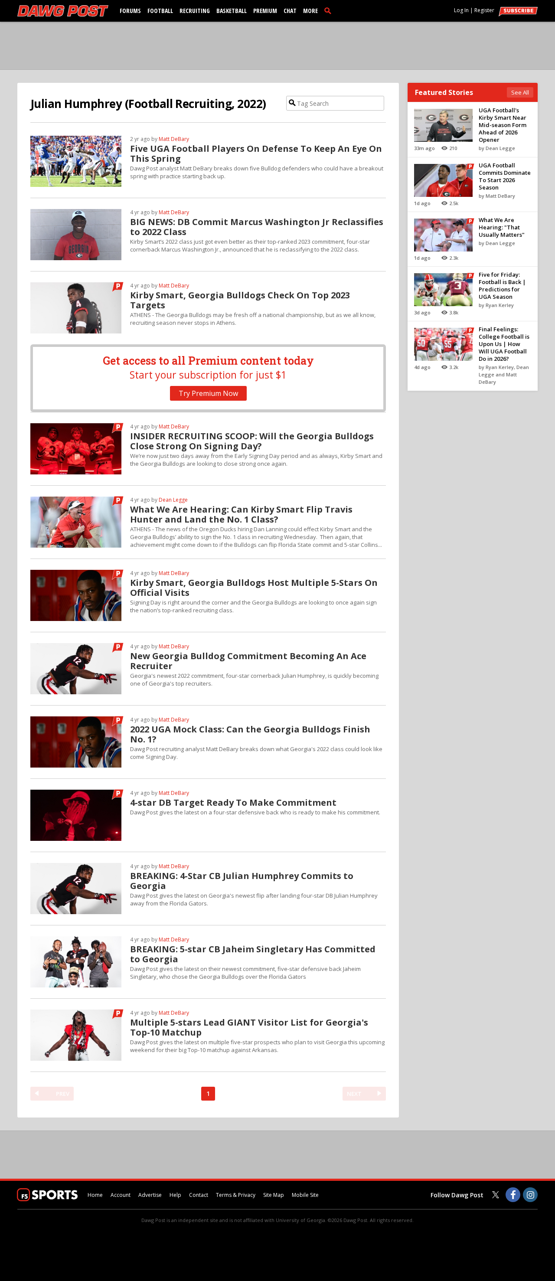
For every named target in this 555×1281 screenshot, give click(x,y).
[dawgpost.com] (62, 10)
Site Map (273, 1195)
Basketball (231, 11)
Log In (461, 10)
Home (95, 1195)
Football (160, 11)
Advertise (150, 1195)
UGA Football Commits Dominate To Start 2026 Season (505, 176)
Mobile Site (305, 1195)
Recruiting (195, 11)
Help (175, 1195)
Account (121, 1195)
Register (484, 10)
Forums (130, 11)
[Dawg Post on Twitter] (495, 1194)
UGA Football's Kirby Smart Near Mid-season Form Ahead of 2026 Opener (502, 125)
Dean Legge (173, 499)
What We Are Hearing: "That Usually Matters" (502, 227)
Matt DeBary (174, 139)
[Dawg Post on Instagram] (530, 1194)
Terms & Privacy (235, 1195)
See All (520, 92)
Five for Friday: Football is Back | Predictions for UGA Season (502, 286)
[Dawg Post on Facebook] (513, 1194)
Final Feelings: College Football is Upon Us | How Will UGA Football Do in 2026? (504, 344)
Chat (290, 11)
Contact (198, 1195)
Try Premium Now (208, 393)
